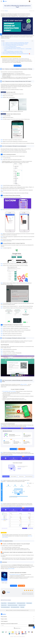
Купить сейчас (21, 585)
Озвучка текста (3, 605)
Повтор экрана (29, 603)
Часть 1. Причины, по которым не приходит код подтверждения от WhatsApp (15, 42)
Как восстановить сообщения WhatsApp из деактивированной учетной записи (16, 53)
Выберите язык (17, 628)
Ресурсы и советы (4, 618)
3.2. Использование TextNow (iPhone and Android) (12, 47)
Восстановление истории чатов (15, 574)
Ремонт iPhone (3, 603)
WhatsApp (6, 10)
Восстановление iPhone (15, 607)
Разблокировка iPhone (11, 603)
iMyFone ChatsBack (24, 384)
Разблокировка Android (21, 603)
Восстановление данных (5, 607)
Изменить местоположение (12, 605)
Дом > (8, 610)
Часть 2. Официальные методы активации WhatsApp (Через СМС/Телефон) (15, 43)
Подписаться (31, 625)
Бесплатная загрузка (16, 65)
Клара (8, 592)
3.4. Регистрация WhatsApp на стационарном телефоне (13, 51)
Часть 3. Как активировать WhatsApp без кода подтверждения (13, 45)
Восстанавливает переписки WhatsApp (9, 391)
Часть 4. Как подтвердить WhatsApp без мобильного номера (13, 52)
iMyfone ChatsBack (11, 568)
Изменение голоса (22, 605)
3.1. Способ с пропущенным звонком (10, 46)
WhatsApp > (11, 610)
